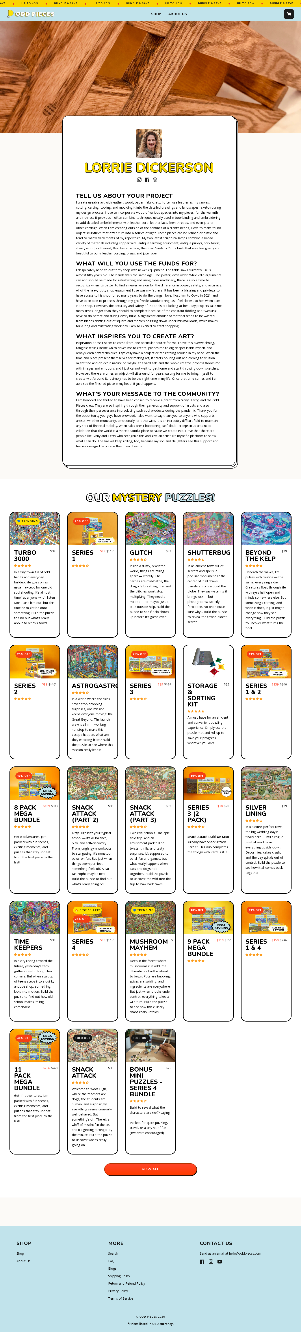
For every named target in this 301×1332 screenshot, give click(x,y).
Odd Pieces (148, 1317)
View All (150, 1169)
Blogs (112, 1268)
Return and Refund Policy (126, 1283)
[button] (23, 566)
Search (113, 1253)
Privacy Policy (118, 1291)
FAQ (111, 1261)
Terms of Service (120, 1298)
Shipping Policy (119, 1276)
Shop (156, 14)
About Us (177, 14)
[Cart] (289, 14)
